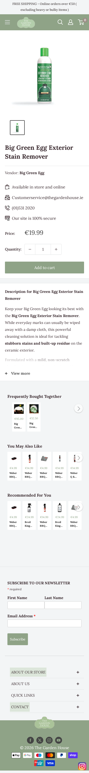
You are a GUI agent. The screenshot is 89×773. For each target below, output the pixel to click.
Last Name (53, 597)
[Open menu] (7, 22)
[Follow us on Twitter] (39, 740)
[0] (81, 22)
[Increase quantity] (56, 249)
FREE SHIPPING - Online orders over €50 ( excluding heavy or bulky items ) (44, 7)
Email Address (21, 616)
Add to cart (44, 267)
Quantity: (13, 249)
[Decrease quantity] (30, 249)
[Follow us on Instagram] (49, 740)
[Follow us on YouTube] (58, 740)
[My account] (70, 22)
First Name (17, 597)
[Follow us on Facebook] (30, 740)
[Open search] (60, 22)
